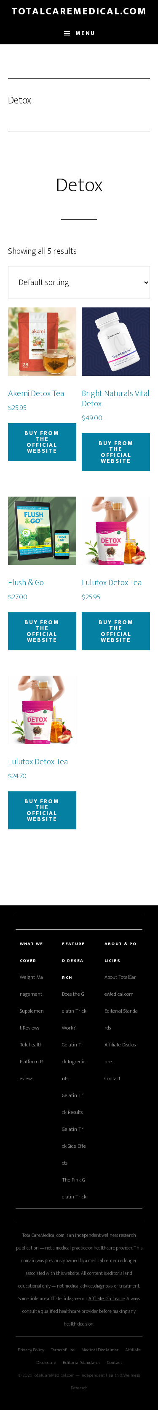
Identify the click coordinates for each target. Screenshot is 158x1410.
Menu (85, 33)
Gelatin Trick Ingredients (74, 1062)
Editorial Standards (81, 1362)
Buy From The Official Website (41, 442)
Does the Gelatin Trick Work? (74, 1011)
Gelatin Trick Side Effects (74, 1146)
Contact (112, 1078)
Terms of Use (63, 1350)
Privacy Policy (31, 1350)
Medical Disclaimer (99, 1350)
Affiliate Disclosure (106, 1299)
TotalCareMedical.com (79, 11)
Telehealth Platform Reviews (31, 1062)
